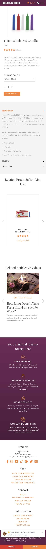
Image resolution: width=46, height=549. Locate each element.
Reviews (23, 522)
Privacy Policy (23, 501)
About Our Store (23, 515)
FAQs (23, 494)
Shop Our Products (23, 473)
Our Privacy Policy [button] (19, 541)
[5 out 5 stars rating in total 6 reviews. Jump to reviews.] (23, 235)
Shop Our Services (22, 476)
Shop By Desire (23, 479)
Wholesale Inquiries (23, 482)
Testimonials (23, 525)
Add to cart (12, 93)
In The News (23, 518)
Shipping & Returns (23, 497)
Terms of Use (23, 504)
